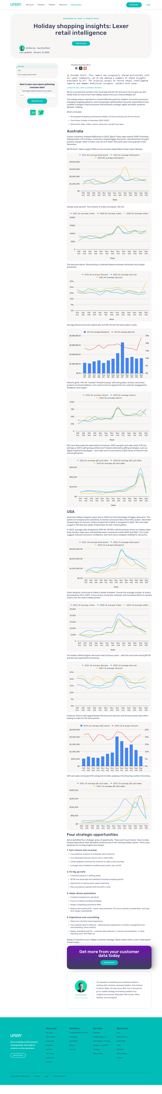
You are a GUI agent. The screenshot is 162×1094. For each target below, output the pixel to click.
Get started (134, 5)
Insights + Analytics (100, 1045)
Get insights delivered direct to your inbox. (37, 91)
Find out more (81, 43)
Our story (49, 1033)
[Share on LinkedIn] (33, 112)
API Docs (120, 1049)
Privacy (37, 1076)
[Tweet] (41, 112)
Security (72, 1049)
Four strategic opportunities (27, 75)
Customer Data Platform (78, 1033)
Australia (21, 66)
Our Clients (50, 1054)
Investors (49, 1045)
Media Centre (122, 1054)
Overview (96, 1033)
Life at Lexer (50, 1037)
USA (19, 70)
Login (148, 5)
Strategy (96, 1049)
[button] (31, 4)
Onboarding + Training (101, 1041)
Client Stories (122, 1037)
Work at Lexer (18, 1055)
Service (72, 1045)
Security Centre (59, 1076)
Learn (119, 1045)
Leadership (50, 1041)
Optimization (98, 1054)
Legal (47, 1076)
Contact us (50, 1058)
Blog (118, 1033)
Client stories (76, 5)
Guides (119, 1058)
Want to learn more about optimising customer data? (37, 86)
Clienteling (73, 1041)
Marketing (73, 1037)
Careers (49, 1062)
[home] (15, 4)
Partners (49, 1049)
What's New (121, 1041)
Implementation (99, 1037)
